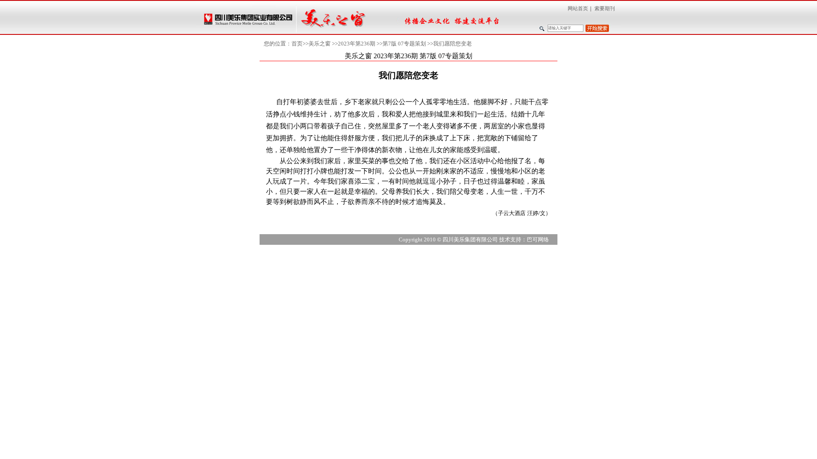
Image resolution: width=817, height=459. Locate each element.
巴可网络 (538, 239)
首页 (297, 43)
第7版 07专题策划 (404, 43)
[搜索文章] (597, 28)
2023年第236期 (356, 43)
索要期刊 (604, 8)
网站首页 (578, 8)
